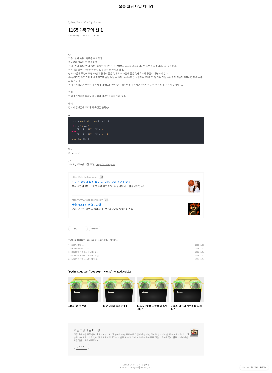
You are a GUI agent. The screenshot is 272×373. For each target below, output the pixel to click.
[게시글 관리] (84, 228)
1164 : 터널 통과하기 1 (77, 248)
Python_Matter (76, 239)
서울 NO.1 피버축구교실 (86, 204)
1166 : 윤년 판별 (75, 245)
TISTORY (136, 364)
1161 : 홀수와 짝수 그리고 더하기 (81, 258)
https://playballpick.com (85, 177)
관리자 (146, 364)
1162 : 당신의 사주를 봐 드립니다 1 (82, 255)
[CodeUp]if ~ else (94, 239)
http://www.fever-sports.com (87, 199)
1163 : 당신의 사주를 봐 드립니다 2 (82, 252)
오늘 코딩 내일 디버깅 (136, 6)
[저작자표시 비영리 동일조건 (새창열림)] (105, 228)
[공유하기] (80, 228)
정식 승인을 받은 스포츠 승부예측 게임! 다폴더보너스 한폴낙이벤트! (108, 186)
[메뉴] (8, 6)
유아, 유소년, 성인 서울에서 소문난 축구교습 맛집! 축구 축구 (103, 209)
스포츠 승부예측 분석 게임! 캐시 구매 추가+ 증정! (102, 182)
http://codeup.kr (105, 164)
